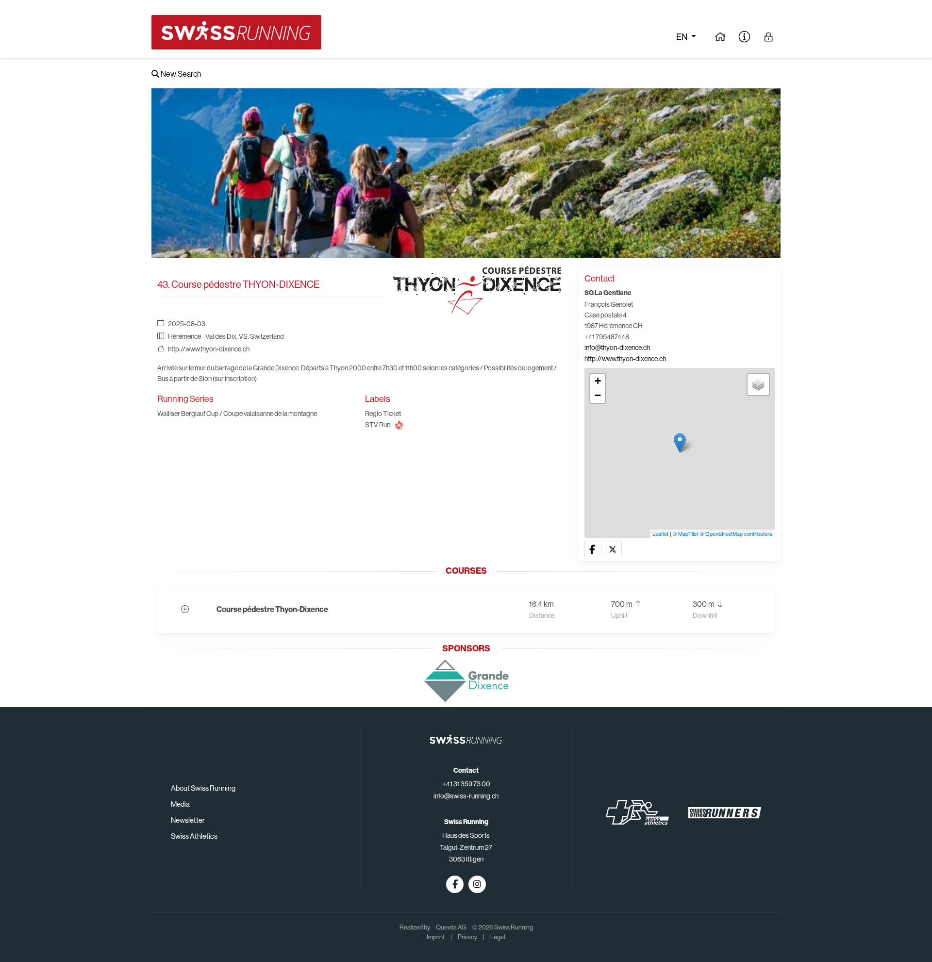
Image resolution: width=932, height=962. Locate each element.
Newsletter (188, 820)
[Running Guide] (720, 36)
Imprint (436, 937)
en (682, 37)
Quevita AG (451, 927)
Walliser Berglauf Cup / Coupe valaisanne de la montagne (237, 413)
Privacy (467, 937)
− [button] (598, 395)
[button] (593, 549)
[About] (744, 36)
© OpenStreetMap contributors (736, 533)
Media (180, 804)
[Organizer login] (769, 36)
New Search (180, 74)
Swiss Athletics (194, 836)
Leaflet (660, 533)
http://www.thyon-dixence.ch (209, 349)
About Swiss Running (203, 788)
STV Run (377, 425)
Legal (497, 937)
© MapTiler (686, 533)
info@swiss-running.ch (466, 796)
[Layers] (758, 384)
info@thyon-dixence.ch (617, 347)
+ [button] (598, 381)
